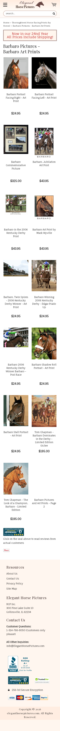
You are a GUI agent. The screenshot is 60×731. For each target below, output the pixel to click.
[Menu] (6, 5)
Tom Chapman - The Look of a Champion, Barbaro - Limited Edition (16, 504)
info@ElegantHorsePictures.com (25, 645)
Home (6, 22)
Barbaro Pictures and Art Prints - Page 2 (44, 503)
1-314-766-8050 (16, 630)
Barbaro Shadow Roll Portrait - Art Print (44, 366)
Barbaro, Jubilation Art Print (44, 163)
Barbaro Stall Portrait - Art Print (16, 434)
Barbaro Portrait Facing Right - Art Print (16, 98)
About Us (11, 573)
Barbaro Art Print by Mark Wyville (44, 231)
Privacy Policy (14, 583)
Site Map (11, 588)
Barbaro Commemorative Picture (16, 165)
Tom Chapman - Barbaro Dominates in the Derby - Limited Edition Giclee (44, 439)
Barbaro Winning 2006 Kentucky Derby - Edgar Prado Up (44, 302)
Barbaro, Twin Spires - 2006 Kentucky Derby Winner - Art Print (16, 302)
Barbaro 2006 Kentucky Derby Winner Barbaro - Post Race (16, 369)
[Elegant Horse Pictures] (30, 4)
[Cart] (54, 5)
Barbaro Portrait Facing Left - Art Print (44, 96)
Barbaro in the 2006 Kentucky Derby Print (16, 233)
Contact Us (12, 578)
